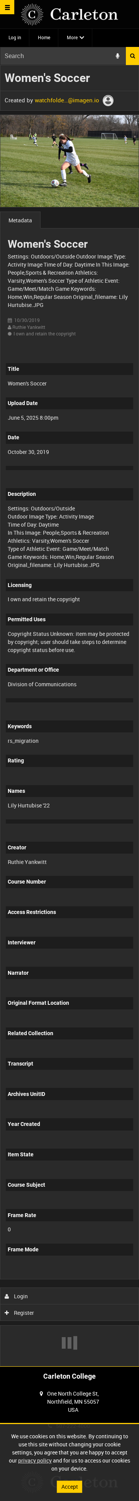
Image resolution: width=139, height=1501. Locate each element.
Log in (14, 37)
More (72, 37)
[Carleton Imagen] (69, 14)
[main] (69, 715)
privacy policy (35, 1460)
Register (23, 1312)
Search (132, 56)
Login (20, 1296)
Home (44, 37)
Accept (69, 1486)
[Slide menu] (7, 7)
